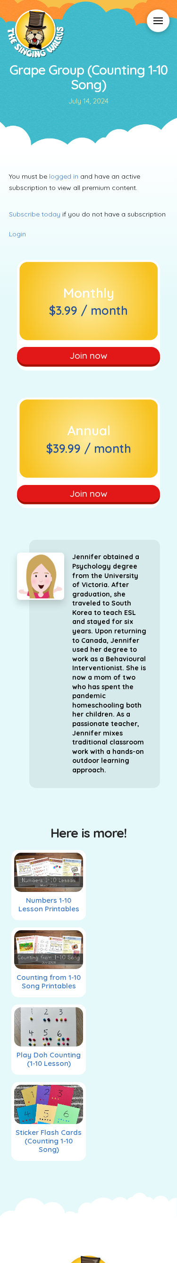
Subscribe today (34, 214)
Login (17, 234)
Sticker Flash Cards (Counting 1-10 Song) (49, 1141)
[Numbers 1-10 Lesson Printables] (49, 872)
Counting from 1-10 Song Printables (49, 981)
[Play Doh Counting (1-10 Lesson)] (49, 1027)
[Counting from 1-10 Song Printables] (49, 949)
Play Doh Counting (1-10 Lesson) (49, 1059)
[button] (158, 20)
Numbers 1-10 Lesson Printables (48, 904)
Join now (88, 355)
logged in (63, 176)
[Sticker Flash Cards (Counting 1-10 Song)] (49, 1104)
